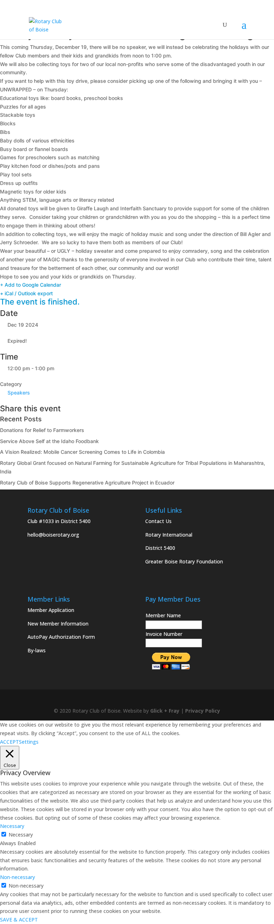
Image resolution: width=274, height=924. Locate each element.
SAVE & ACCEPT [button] (19, 919)
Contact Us (158, 521)
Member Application (50, 610)
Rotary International (168, 534)
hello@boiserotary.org (53, 534)
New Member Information (57, 623)
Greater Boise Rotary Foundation (184, 561)
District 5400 (160, 547)
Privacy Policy (202, 710)
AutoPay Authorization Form (61, 636)
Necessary (21, 834)
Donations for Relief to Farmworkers (42, 430)
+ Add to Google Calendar (30, 285)
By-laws (36, 650)
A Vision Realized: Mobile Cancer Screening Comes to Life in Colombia (82, 452)
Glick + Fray (164, 710)
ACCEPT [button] (9, 741)
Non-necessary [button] (17, 877)
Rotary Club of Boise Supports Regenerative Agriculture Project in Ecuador (87, 482)
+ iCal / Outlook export (26, 293)
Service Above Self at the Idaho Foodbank (49, 441)
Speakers (18, 393)
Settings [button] (29, 741)
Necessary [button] (12, 826)
